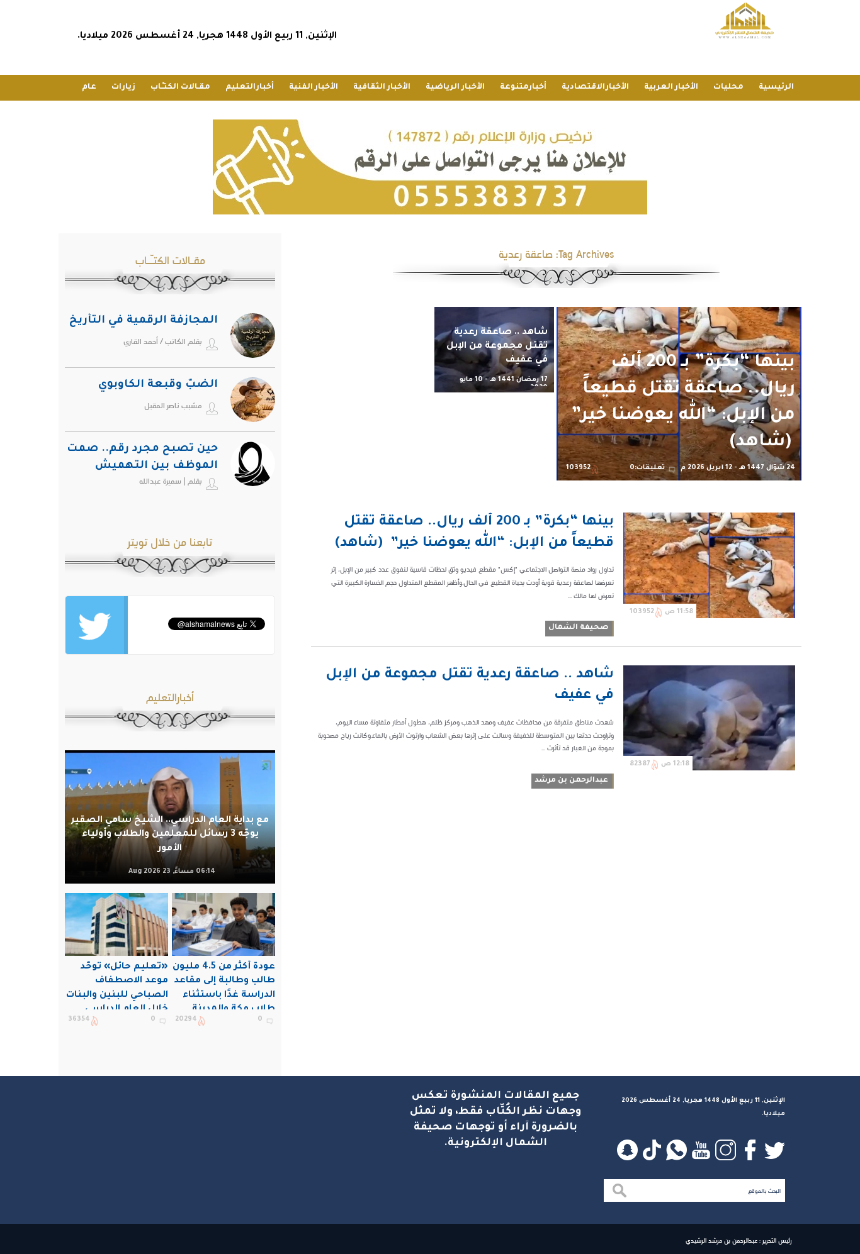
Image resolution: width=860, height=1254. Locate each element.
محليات (728, 87)
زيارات (123, 87)
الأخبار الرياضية (455, 87)
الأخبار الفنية (313, 87)
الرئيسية (776, 87)
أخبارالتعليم (249, 87)
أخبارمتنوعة (523, 87)
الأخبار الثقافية (381, 87)
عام (89, 87)
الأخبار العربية (671, 87)
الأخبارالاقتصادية (595, 87)
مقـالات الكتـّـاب (180, 87)
